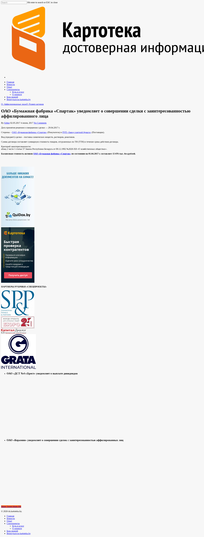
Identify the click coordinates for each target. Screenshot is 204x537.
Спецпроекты (13, 89)
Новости (11, 84)
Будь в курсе (18, 92)
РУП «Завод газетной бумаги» (76, 132)
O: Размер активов (35, 104)
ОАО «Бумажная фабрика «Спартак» (29, 132)
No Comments (40, 123)
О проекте (17, 94)
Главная (10, 82)
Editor (7, 123)
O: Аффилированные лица (13, 104)
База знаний (12, 97)
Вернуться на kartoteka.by (19, 99)
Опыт (9, 87)
